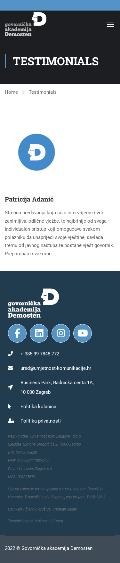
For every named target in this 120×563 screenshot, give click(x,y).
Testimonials (43, 92)
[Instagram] (61, 333)
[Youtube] (82, 333)
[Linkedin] (39, 333)
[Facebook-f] (17, 333)
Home (11, 92)
